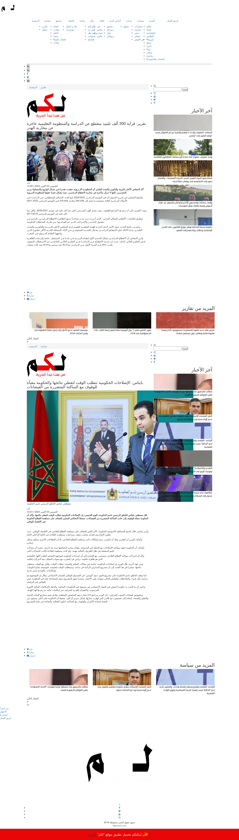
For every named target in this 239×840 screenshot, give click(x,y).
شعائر (137, 36)
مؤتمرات (70, 29)
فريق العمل (172, 20)
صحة (55, 36)
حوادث (56, 29)
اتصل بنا (4, 714)
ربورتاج (110, 29)
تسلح (148, 42)
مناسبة (137, 29)
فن (98, 26)
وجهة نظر (92, 32)
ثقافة (102, 20)
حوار (109, 32)
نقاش (99, 29)
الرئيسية (36, 20)
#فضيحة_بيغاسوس (155, 58)
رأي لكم (91, 26)
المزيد (152, 20)
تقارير (44, 26)
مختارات (138, 26)
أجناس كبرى (115, 20)
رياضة (82, 20)
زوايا (148, 49)
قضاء (55, 26)
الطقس (150, 36)
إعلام (148, 26)
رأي (92, 20)
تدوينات (91, 36)
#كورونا (150, 39)
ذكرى (149, 45)
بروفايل (110, 36)
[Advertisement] (87, 268)
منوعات (140, 20)
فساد (148, 29)
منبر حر (91, 29)
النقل (55, 32)
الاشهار (3, 711)
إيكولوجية (150, 32)
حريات (129, 20)
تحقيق (110, 26)
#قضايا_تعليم (59, 39)
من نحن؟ (4, 708)
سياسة (47, 20)
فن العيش (139, 39)
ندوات (100, 32)
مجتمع (59, 20)
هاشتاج (91, 39)
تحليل (44, 29)
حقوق (126, 26)
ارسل (32, 298)
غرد (30, 292)
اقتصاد (71, 20)
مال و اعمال (71, 26)
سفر (136, 32)
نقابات (56, 42)
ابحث (185, 89)
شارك (31, 295)
